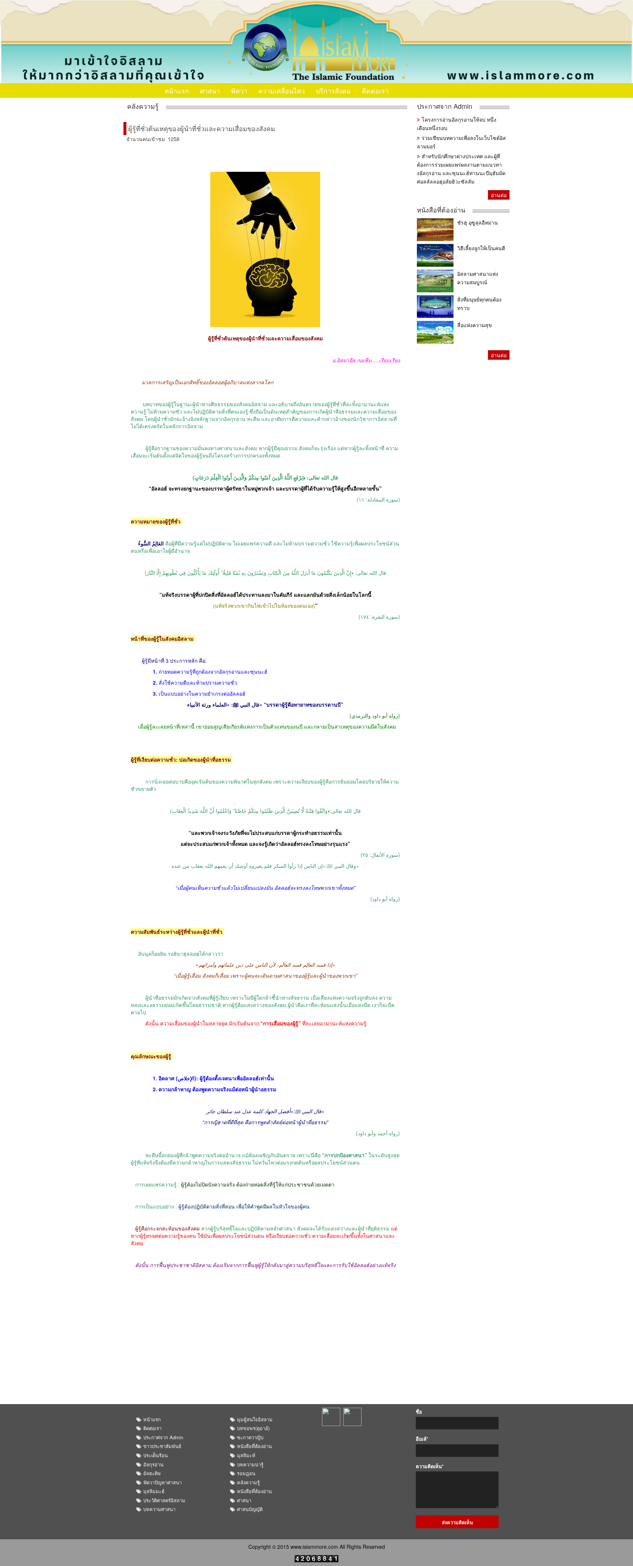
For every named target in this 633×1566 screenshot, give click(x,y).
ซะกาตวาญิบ (250, 1437)
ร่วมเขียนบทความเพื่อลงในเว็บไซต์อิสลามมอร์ (461, 142)
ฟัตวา (239, 90)
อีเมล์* (422, 1439)
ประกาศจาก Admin (444, 106)
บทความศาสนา (159, 1509)
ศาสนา (210, 90)
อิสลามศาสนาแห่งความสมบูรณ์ (477, 278)
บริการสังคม (333, 90)
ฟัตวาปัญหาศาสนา (162, 1482)
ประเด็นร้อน (155, 1455)
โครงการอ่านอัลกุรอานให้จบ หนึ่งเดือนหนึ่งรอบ (456, 124)
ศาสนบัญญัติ (250, 1509)
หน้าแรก (176, 90)
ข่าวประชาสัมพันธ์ (162, 1446)
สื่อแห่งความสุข (474, 325)
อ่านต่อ (499, 195)
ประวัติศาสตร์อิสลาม (164, 1500)
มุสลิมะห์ (246, 1455)
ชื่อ (419, 1411)
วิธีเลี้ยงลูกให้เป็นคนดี (481, 248)
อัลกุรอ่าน (153, 1464)
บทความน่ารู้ (250, 1464)
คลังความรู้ (143, 106)
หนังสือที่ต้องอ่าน (441, 209)
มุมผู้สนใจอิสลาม (255, 1419)
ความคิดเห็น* (430, 1466)
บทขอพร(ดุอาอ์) (253, 1428)
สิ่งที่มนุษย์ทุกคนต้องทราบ (479, 303)
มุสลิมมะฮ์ (153, 1491)
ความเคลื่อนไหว (281, 90)
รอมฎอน (246, 1473)
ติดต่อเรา (375, 90)
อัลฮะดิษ (152, 1473)
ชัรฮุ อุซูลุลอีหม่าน (477, 222)
